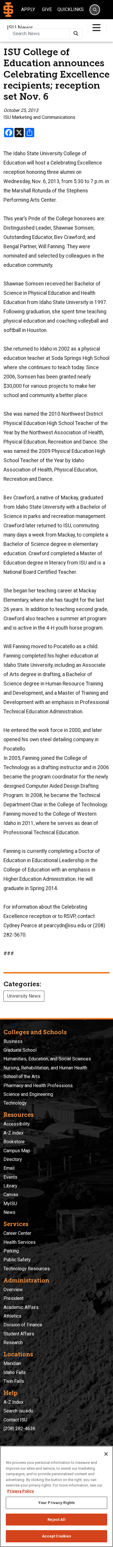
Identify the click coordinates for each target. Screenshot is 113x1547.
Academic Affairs (21, 1307)
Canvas (10, 1194)
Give (47, 9)
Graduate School (20, 1050)
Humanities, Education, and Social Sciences (47, 1059)
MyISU (10, 1203)
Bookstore (14, 1141)
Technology (15, 1103)
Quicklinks (70, 9)
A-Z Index (13, 1133)
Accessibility (16, 1124)
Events (10, 1177)
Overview (13, 1289)
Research (13, 1342)
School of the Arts (21, 1076)
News (9, 1212)
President (13, 1298)
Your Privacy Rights (56, 1502)
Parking (11, 1251)
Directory (12, 1159)
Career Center (17, 1233)
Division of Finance (22, 1325)
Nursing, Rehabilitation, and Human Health (45, 1068)
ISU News (20, 27)
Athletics (12, 1316)
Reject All (56, 1519)
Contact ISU (15, 1420)
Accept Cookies (56, 1536)
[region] (56, 1496)
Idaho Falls (14, 1372)
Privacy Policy (20, 1491)
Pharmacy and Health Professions (38, 1085)
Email (8, 1168)
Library (10, 1186)
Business (13, 1041)
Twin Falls (13, 1381)
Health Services (19, 1242)
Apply (28, 9)
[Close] (106, 1454)
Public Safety (17, 1259)
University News (24, 996)
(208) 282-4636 (19, 1428)
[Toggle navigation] (96, 28)
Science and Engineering (28, 1094)
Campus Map (16, 1150)
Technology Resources (26, 1268)
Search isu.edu (18, 1411)
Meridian (12, 1363)
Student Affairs (18, 1334)
